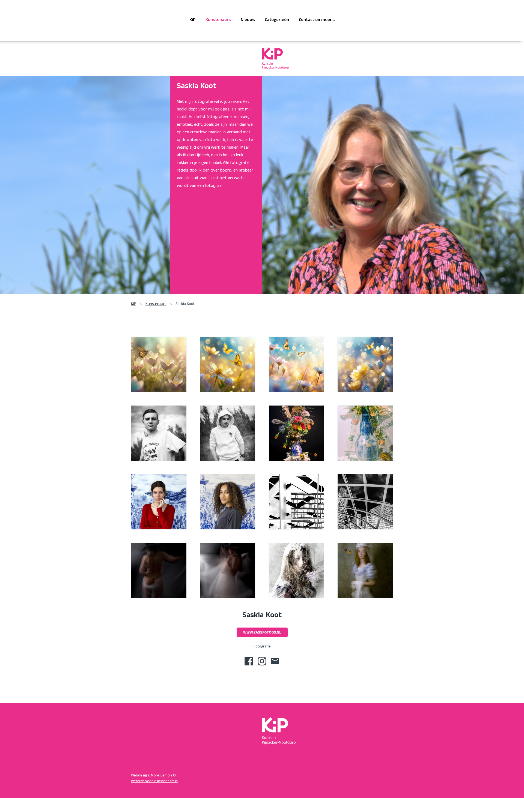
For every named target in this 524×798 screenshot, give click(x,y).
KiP (192, 20)
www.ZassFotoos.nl (262, 633)
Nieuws (248, 20)
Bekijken (159, 369)
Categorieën (277, 20)
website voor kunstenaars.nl (154, 781)
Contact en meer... (317, 20)
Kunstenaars (218, 20)
